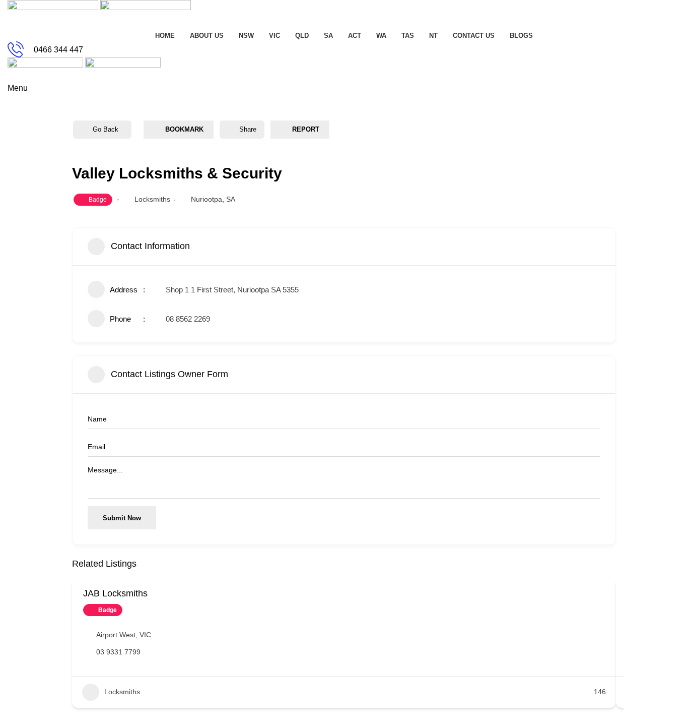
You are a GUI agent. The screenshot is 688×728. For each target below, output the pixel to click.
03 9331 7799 (118, 652)
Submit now (122, 518)
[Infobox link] (344, 49)
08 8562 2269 (188, 319)
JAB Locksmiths (115, 593)
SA (230, 199)
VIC (145, 635)
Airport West (115, 635)
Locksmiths (152, 199)
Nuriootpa (206, 199)
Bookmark (184, 129)
